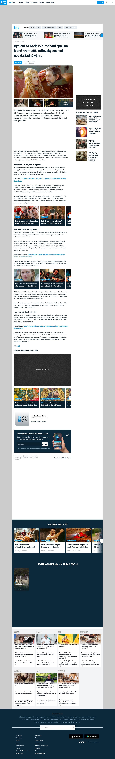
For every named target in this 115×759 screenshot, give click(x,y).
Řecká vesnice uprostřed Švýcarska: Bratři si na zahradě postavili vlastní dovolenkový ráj (67, 701)
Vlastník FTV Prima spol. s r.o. (23, 750)
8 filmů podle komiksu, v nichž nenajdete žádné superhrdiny (23, 692)
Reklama (18, 740)
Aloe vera (77, 719)
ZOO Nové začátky (91, 717)
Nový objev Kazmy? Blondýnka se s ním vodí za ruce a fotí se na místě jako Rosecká (46, 701)
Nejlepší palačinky (65, 722)
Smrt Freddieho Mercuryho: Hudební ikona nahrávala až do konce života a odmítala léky (51, 546)
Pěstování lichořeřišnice (87, 719)
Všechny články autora (38, 421)
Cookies (18, 748)
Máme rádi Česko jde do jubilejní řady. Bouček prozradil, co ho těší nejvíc (45, 654)
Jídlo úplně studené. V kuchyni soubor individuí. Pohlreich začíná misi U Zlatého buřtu (46, 662)
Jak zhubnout (23, 717)
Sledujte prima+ (50, 2)
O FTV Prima (19, 735)
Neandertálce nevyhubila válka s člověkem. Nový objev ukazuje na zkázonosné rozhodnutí (93, 156)
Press (36, 737)
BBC (19, 346)
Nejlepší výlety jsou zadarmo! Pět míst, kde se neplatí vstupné (68, 692)
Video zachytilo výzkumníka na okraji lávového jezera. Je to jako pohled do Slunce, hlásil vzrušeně (68, 662)
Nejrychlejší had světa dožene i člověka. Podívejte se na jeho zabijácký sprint (94, 119)
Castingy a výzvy (39, 740)
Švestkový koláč (75, 722)
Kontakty (37, 743)
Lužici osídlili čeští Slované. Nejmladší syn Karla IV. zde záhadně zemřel (51, 404)
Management (38, 735)
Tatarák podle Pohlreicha (66, 719)
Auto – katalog (25, 719)
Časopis (41, 2)
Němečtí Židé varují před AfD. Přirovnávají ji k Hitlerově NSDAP (23, 661)
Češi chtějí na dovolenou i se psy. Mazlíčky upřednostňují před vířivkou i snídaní (68, 685)
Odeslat (44, 444)
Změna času (61, 717)
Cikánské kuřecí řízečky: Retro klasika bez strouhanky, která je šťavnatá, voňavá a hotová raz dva (90, 662)
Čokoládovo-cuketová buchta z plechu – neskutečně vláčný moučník (89, 646)
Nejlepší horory (44, 717)
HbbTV (17, 743)
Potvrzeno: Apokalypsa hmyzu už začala (68, 645)
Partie (67, 717)
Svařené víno (54, 719)
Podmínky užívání (20, 745)
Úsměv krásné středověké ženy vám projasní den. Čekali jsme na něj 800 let (26, 285)
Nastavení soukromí (40, 753)
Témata (21, 2)
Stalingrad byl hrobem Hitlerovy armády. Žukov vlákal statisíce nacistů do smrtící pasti (94, 143)
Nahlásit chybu (19, 753)
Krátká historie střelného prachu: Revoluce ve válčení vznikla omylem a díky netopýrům (26, 222)
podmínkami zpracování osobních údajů (41, 448)
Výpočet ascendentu (40, 722)
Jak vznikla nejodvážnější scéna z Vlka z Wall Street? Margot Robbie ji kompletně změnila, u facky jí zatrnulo (24, 702)
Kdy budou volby (79, 717)
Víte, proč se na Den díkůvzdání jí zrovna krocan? (25, 546)
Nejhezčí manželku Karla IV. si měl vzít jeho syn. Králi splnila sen (25, 404)
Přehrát (18, 582)
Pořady (27, 2)
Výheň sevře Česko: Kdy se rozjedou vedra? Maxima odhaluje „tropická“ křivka (24, 654)
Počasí (72, 717)
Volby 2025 (46, 719)
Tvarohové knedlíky (52, 722)
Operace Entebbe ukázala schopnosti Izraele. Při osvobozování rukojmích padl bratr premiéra (68, 655)
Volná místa (18, 737)
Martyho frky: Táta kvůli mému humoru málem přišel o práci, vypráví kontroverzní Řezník (45, 685)
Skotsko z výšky (20, 584)
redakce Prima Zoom (29, 63)
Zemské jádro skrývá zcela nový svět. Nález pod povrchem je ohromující (94, 130)
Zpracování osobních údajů (41, 745)
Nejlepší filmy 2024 (33, 717)
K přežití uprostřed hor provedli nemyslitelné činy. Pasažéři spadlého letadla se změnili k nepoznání (52, 285)
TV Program (34, 2)
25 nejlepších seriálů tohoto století (24, 683)
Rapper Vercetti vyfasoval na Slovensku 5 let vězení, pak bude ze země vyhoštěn (46, 693)
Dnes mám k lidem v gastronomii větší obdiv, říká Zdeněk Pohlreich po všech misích (46, 646)
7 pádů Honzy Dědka (36, 719)
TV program (53, 717)
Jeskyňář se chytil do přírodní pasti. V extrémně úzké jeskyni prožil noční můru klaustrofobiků (77, 546)
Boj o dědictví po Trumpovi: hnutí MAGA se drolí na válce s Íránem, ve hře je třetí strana (24, 646)
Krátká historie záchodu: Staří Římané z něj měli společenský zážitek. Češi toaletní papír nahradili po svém (51, 222)
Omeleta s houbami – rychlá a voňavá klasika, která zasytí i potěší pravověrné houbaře (90, 654)
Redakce (37, 750)
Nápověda (37, 748)
